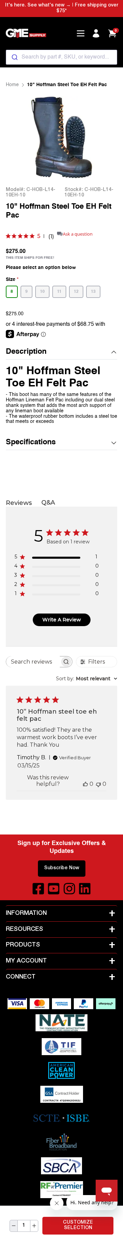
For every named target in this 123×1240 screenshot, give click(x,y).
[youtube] (53, 888)
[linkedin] (84, 888)
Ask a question (78, 234)
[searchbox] (33, 661)
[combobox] (61, 57)
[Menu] (81, 33)
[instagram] (69, 888)
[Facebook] (38, 888)
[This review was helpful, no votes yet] (85, 784)
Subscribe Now (61, 868)
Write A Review (61, 620)
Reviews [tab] (19, 503)
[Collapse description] (113, 352)
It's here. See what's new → (38, 5)
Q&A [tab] (48, 502)
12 (76, 292)
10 (42, 292)
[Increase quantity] (34, 1226)
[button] (61, 352)
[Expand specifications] (113, 443)
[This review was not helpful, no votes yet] (98, 784)
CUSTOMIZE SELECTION (78, 1225)
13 (93, 292)
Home (12, 84)
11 (59, 292)
